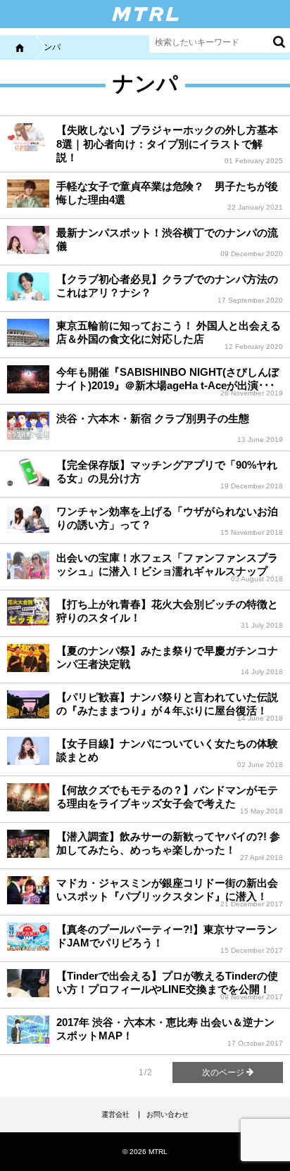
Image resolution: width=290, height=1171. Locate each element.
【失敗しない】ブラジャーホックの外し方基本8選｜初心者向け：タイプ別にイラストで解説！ (167, 143)
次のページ (224, 1072)
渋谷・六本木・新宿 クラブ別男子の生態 (152, 418)
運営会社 (115, 1114)
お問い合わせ (167, 1114)
